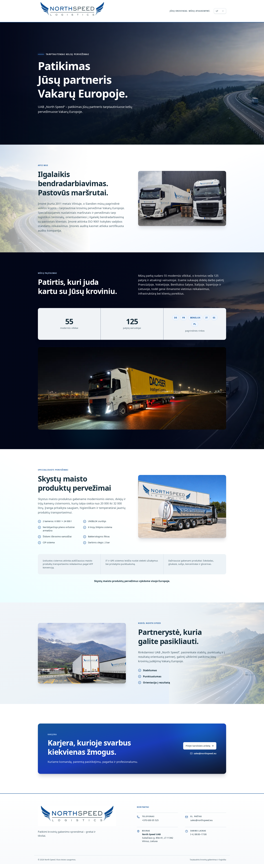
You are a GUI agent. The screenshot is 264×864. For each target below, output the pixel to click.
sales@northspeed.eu (205, 753)
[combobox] (220, 11)
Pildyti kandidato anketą (198, 745)
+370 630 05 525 (150, 820)
